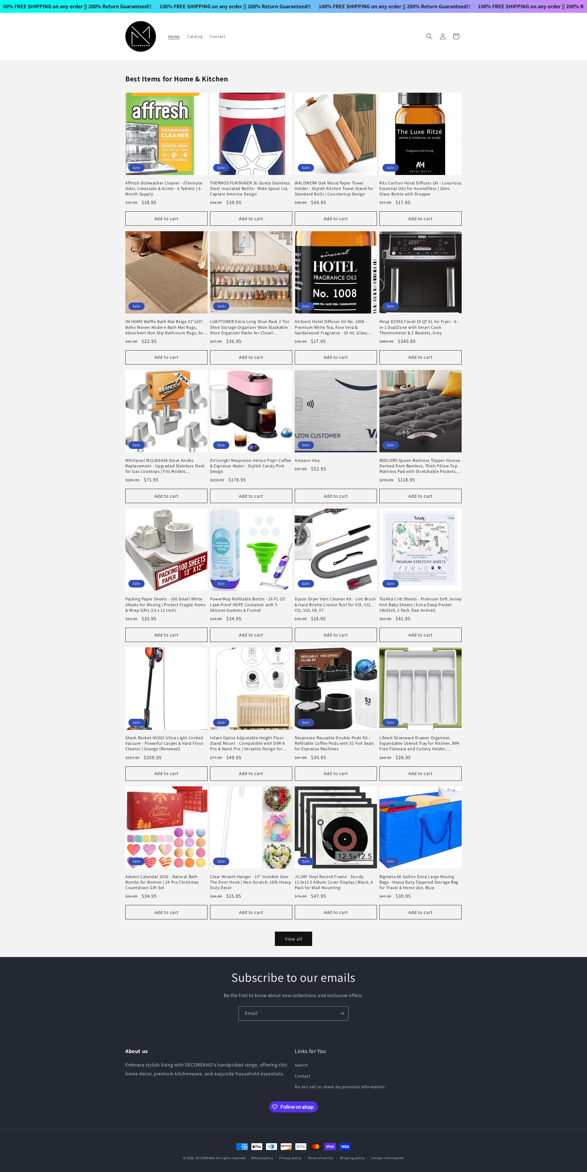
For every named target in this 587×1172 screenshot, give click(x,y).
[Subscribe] (341, 1013)
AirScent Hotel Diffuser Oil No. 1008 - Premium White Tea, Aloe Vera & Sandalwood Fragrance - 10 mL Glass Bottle (331, 327)
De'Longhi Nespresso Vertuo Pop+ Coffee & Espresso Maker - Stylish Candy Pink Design (250, 466)
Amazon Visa (307, 460)
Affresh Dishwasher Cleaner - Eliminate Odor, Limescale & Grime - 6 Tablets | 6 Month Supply (163, 188)
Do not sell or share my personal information (340, 1086)
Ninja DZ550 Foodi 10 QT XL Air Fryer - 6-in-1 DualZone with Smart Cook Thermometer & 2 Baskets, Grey (418, 327)
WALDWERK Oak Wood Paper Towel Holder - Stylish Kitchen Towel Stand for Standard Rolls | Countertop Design (334, 188)
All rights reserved (230, 1158)
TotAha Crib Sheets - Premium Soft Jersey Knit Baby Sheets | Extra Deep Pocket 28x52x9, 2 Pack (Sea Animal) (420, 604)
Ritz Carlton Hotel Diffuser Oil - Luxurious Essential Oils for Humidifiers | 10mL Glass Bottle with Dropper (420, 188)
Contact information (387, 1158)
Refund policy (262, 1158)
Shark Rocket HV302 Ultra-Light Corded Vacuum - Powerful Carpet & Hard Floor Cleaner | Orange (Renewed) (164, 743)
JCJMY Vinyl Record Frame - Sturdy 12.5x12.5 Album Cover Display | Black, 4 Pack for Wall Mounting (334, 882)
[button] (429, 36)
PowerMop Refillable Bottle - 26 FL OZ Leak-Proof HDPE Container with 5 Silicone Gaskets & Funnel (247, 604)
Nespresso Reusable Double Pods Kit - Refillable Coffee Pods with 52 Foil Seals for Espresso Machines (334, 743)
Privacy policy (290, 1158)
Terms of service (321, 1158)
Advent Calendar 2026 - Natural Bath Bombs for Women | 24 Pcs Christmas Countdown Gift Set (162, 882)
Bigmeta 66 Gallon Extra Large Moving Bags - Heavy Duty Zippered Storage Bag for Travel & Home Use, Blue (418, 882)
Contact (302, 1076)
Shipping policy (352, 1158)
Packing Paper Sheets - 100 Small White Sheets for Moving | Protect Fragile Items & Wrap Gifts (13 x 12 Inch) (165, 604)
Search (301, 1065)
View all (293, 939)
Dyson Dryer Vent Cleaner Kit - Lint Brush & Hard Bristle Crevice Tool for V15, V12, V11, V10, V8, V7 (335, 604)
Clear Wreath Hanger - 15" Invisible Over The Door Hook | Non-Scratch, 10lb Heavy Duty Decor (250, 882)
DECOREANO (205, 1158)
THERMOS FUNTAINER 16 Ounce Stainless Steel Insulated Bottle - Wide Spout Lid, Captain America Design (250, 188)
